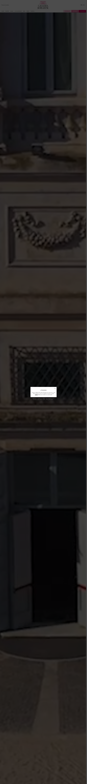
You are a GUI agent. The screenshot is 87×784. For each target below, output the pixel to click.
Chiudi (55, 388)
